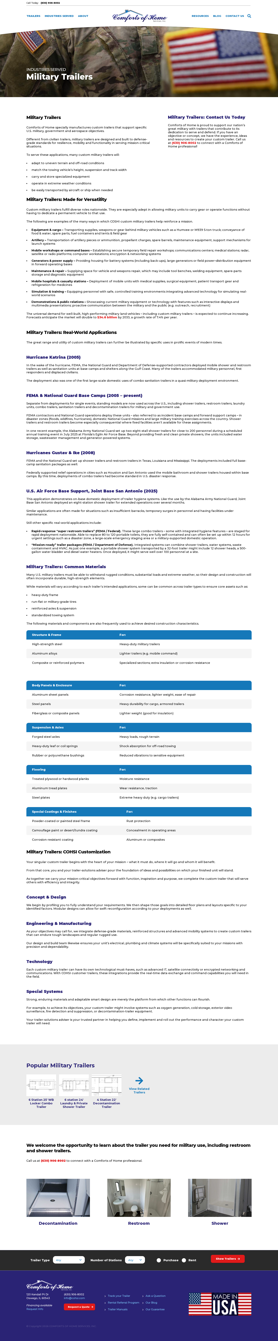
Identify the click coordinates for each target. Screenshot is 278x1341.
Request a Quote (79, 1306)
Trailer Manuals (118, 1309)
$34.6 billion (107, 317)
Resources (200, 16)
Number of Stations (106, 1260)
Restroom (139, 1223)
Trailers (33, 16)
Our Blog (151, 1302)
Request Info (34, 1309)
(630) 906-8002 (184, 143)
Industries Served (59, 16)
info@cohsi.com (74, 1298)
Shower (220, 1223)
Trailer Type (40, 1260)
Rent (192, 1260)
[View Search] (249, 16)
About (83, 16)
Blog (217, 16)
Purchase (171, 1260)
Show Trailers (226, 1258)
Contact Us (235, 16)
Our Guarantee (155, 1309)
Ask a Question (156, 1295)
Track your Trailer (119, 1295)
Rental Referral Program (123, 1302)
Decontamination (58, 1223)
